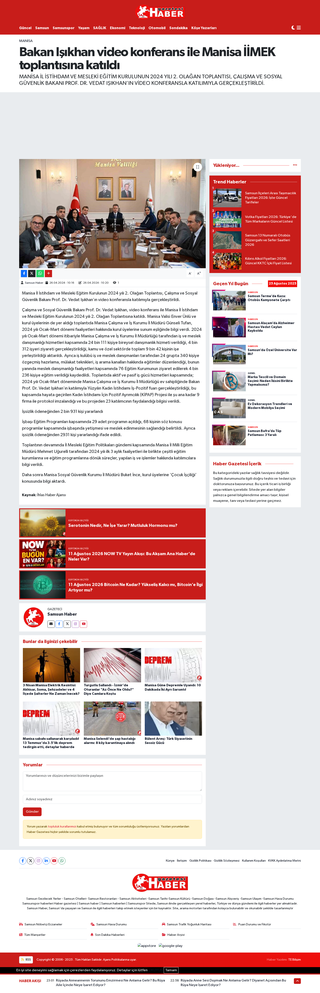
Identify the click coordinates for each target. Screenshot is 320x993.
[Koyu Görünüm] (293, 28)
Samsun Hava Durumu (111, 924)
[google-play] (171, 946)
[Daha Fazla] (48, 273)
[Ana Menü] (299, 28)
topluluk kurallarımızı (62, 826)
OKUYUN (155, 970)
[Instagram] (75, 624)
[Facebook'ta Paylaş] (24, 273)
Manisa (26, 41)
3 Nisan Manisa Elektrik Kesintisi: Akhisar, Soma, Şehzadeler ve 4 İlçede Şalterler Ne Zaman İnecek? (51, 689)
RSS (28, 959)
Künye (170, 860)
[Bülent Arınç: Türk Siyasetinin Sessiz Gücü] (173, 718)
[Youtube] (83, 624)
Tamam (171, 970)
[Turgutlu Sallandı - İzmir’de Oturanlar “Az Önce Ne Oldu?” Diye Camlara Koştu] (112, 665)
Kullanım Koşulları (254, 860)
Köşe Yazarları (204, 28)
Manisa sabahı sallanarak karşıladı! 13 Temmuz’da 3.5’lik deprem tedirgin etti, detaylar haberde (51, 743)
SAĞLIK (99, 28)
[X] (30, 860)
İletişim (182, 860)
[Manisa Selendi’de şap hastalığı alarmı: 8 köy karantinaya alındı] (112, 718)
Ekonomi (117, 28)
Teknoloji (137, 28)
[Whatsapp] (62, 860)
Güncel (25, 28)
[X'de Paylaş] (31, 273)
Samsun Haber (34, 282)
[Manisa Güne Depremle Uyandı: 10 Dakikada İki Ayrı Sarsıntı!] (173, 665)
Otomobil (157, 28)
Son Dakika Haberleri (110, 934)
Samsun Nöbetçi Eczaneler (43, 924)
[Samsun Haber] (33, 617)
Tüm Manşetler (34, 934)
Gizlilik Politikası (200, 860)
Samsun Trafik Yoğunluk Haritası (189, 924)
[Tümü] (295, 165)
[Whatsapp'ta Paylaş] (40, 273)
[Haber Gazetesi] (160, 12)
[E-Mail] (51, 624)
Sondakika (178, 28)
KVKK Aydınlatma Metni (284, 860)
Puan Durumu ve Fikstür (254, 924)
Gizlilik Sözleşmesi (226, 860)
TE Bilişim (294, 959)
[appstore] (147, 946)
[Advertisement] (160, 124)
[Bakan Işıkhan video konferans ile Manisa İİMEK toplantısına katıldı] (112, 213)
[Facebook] (59, 624)
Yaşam (83, 28)
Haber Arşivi (176, 934)
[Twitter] (67, 624)
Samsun (42, 28)
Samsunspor (63, 28)
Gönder (32, 812)
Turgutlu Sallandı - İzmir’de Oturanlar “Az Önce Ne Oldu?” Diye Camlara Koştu (109, 689)
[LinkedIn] (46, 860)
